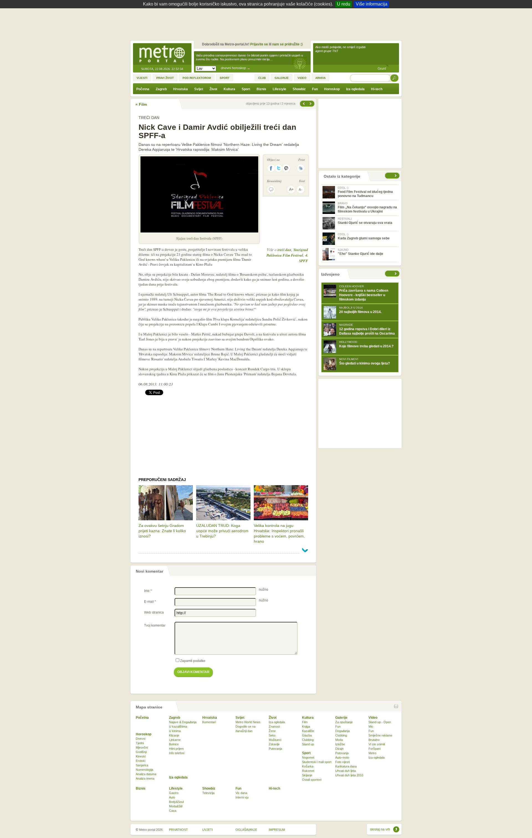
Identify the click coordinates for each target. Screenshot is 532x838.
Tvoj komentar (154, 625)
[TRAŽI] (394, 78)
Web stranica (154, 612)
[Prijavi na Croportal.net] (286, 168)
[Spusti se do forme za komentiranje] (271, 189)
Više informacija (371, 4)
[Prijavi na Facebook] (271, 168)
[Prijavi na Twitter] (279, 168)
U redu (343, 4)
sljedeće (396, 273)
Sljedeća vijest (303, 103)
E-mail (150, 602)
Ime (148, 591)
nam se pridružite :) (287, 44)
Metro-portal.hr (162, 54)
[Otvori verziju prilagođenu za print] (301, 168)
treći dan (284, 249)
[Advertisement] (267, 23)
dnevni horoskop (235, 68)
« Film (141, 104)
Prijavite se (259, 44)
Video (373, 718)
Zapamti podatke (192, 661)
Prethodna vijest (311, 103)
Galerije (341, 718)
